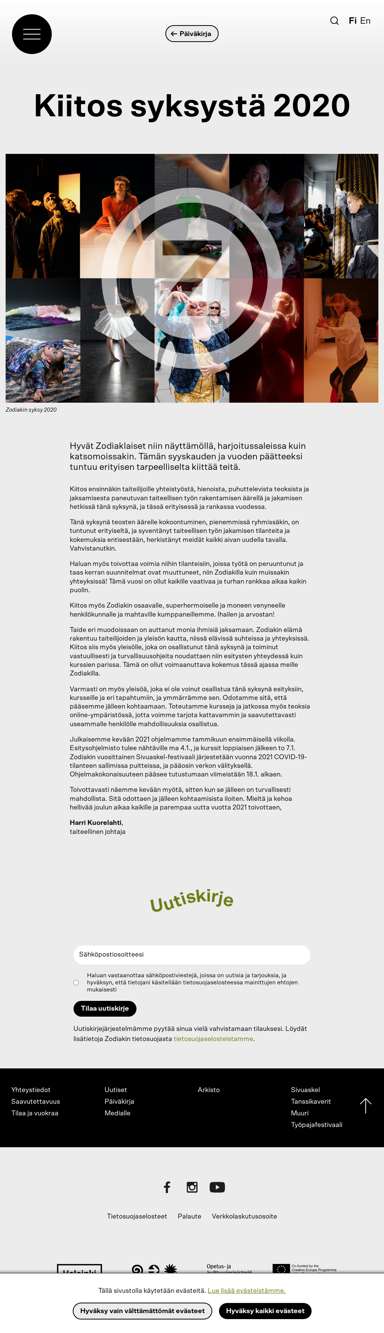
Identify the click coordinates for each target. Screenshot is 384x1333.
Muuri (300, 1113)
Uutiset (116, 1090)
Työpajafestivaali (316, 1125)
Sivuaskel (305, 1090)
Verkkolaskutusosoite (244, 1216)
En (365, 21)
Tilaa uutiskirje (105, 1008)
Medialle (117, 1113)
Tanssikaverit (311, 1101)
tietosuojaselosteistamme (213, 1039)
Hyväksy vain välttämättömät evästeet (142, 1311)
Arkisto (209, 1090)
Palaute (189, 1216)
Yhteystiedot (31, 1090)
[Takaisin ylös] (365, 1107)
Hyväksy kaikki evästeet (265, 1311)
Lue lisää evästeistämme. (247, 1291)
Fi (353, 21)
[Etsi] (334, 21)
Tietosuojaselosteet (137, 1216)
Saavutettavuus (35, 1101)
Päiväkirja (195, 34)
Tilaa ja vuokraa (34, 1113)
